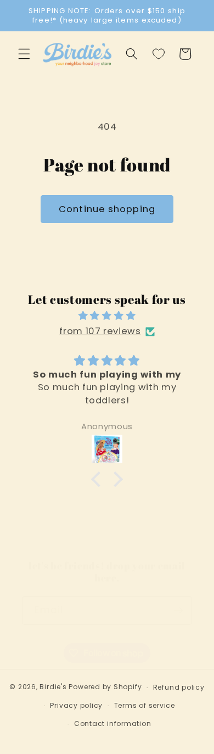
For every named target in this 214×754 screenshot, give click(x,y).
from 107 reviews (100, 331)
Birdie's (53, 687)
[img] (107, 316)
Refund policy (179, 687)
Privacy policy (76, 705)
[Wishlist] (158, 54)
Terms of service (144, 705)
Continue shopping (107, 209)
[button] (24, 54)
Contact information (112, 723)
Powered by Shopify (105, 687)
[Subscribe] (178, 610)
